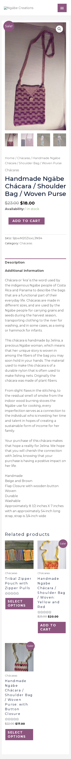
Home (10, 158)
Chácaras (23, 158)
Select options (17, 603)
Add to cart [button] (48, 627)
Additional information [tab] (24, 271)
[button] (59, 29)
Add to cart (26, 221)
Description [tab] (15, 262)
